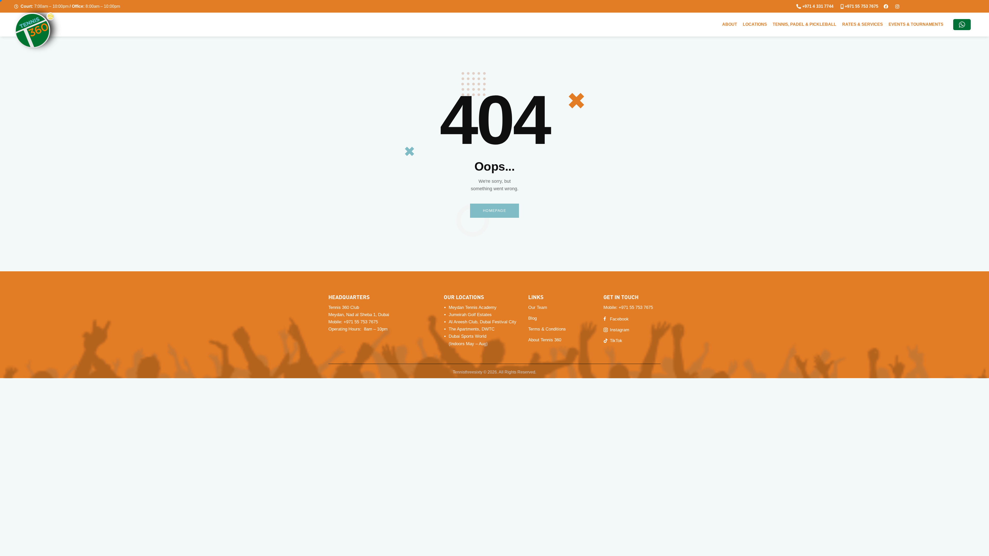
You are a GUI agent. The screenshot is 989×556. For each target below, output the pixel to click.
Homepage (494, 210)
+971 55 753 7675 (636, 307)
